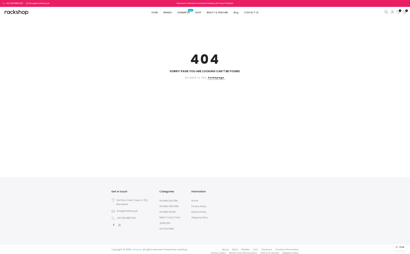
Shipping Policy (199, 217)
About (225, 249)
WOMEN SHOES (167, 212)
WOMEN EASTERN (168, 200)
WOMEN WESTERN (169, 206)
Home (194, 200)
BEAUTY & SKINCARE (217, 12)
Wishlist (245, 249)
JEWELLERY (165, 223)
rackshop (182, 249)
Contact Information (287, 249)
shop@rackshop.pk (127, 211)
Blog (236, 12)
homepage (216, 77)
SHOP (198, 12)
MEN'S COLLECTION (169, 217)
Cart (255, 249)
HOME (155, 12)
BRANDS (168, 12)
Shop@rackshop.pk (39, 3)
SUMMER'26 (184, 11)
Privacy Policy (198, 206)
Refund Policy (198, 212)
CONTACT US (251, 12)
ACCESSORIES (166, 228)
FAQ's (235, 249)
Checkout (266, 249)
